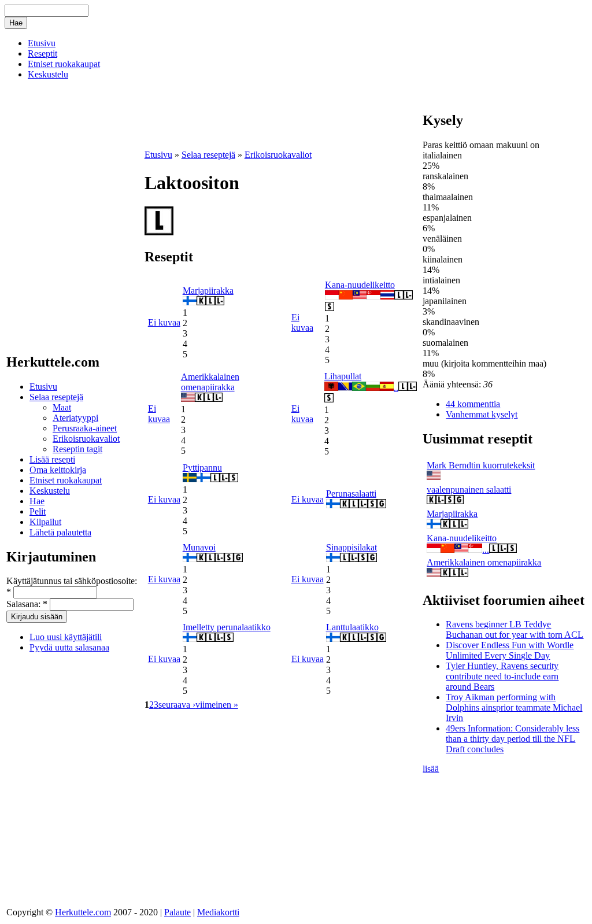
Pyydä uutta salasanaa (69, 647)
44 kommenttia (473, 404)
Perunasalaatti (351, 493)
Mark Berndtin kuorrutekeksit (481, 465)
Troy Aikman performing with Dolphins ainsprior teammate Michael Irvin (514, 707)
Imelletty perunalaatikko (227, 627)
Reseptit (42, 53)
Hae (37, 501)
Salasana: (26, 604)
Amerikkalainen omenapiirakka (210, 382)
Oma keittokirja (57, 470)
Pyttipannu (202, 467)
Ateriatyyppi (75, 418)
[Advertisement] (280, 130)
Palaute (177, 912)
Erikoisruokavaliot (86, 438)
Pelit (37, 511)
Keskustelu (48, 74)
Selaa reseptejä (56, 397)
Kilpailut (45, 522)
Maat (62, 407)
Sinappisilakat (351, 547)
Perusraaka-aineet (85, 428)
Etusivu (42, 43)
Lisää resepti (52, 459)
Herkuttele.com (83, 912)
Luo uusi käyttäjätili (65, 637)
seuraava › (176, 704)
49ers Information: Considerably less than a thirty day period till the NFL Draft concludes (512, 738)
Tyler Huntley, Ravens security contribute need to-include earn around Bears (502, 676)
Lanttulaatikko (352, 627)
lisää (431, 769)
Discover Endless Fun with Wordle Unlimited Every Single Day (510, 650)
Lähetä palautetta (60, 532)
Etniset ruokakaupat (64, 64)
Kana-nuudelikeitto (360, 285)
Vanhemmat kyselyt (481, 414)
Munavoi (199, 547)
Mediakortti (218, 912)
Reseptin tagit (77, 449)
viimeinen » (216, 704)
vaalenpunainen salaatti (469, 489)
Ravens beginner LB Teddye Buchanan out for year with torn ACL (514, 629)
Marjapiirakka (208, 290)
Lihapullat (342, 376)
